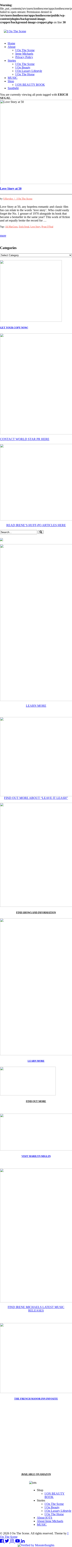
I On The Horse (25, 74)
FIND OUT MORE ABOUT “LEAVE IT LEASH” (36, 798)
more (3, 235)
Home (11, 43)
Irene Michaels (24, 53)
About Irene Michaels (50, 1521)
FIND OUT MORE (36, 1101)
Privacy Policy (24, 57)
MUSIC (12, 77)
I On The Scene (25, 50)
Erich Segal (24, 226)
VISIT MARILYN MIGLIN (36, 1156)
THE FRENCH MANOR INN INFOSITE (36, 1398)
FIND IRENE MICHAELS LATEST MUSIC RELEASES (36, 1308)
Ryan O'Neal (47, 226)
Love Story (35, 226)
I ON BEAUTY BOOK (30, 84)
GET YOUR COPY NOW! (14, 327)
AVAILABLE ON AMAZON (36, 1474)
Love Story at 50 (11, 188)
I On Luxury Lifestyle (28, 70)
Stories (12, 60)
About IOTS (44, 1517)
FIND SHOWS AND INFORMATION (36, 912)
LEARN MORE (36, 705)
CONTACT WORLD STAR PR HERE (24, 439)
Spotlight (13, 88)
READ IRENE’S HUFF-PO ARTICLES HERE (36, 525)
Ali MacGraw (11, 226)
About (11, 46)
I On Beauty (22, 67)
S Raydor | (10, 198)
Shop (11, 81)
